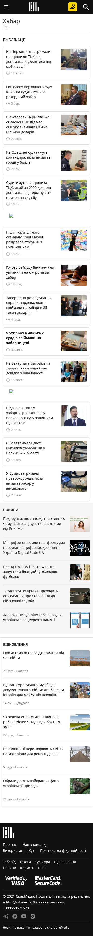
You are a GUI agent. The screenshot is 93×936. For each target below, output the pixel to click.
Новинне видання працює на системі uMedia (36, 927)
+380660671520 (16, 908)
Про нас (10, 844)
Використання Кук (18, 850)
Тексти (25, 861)
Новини (9, 867)
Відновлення (65, 861)
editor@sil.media (17, 902)
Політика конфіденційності (63, 850)
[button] (6, 7)
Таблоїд (9, 861)
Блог (42, 867)
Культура (42, 861)
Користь (27, 867)
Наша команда (35, 844)
